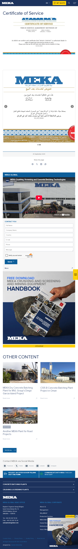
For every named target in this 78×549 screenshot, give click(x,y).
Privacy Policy (18, 538)
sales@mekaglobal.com (10, 523)
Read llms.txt (41, 538)
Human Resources (45, 523)
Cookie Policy (7, 538)
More (6, 268)
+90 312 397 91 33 (11, 518)
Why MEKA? (43, 513)
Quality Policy (30, 538)
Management (44, 510)
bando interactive (16, 545)
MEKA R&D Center (46, 520)
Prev (5, 106)
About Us (43, 507)
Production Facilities (46, 516)
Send (10, 262)
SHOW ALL (8, 450)
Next (72, 106)
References (43, 526)
